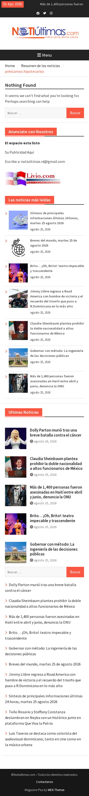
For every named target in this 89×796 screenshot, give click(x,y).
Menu (47, 55)
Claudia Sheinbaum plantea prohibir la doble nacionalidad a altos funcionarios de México (57, 328)
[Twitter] (44, 12)
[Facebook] (38, 12)
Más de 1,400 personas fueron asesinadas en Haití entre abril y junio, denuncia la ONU (54, 381)
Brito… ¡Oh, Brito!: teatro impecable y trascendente (52, 518)
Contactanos (44, 782)
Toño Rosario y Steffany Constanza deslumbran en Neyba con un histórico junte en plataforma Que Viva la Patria (43, 717)
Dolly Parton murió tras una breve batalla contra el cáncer (55, 432)
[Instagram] (51, 12)
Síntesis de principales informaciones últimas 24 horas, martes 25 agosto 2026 (54, 218)
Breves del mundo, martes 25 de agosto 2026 (45, 664)
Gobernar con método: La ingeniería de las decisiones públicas (54, 549)
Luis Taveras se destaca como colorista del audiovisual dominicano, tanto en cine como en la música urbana (43, 739)
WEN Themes (56, 790)
